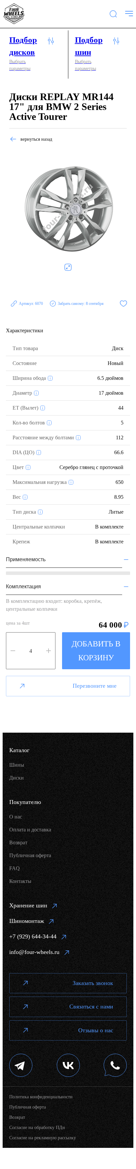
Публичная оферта (30, 855)
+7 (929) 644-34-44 (32, 936)
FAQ (14, 868)
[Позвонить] (115, 1066)
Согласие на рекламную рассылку (42, 1137)
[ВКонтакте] (68, 1066)
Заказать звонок (93, 983)
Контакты (20, 881)
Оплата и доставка (30, 829)
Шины (16, 765)
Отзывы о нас (95, 1030)
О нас (15, 817)
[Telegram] (21, 1066)
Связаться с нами (91, 1006)
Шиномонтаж (26, 921)
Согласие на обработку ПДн (37, 1127)
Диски (16, 778)
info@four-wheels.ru (34, 952)
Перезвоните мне (95, 685)
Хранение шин (28, 905)
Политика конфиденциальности (41, 1096)
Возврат (18, 842)
